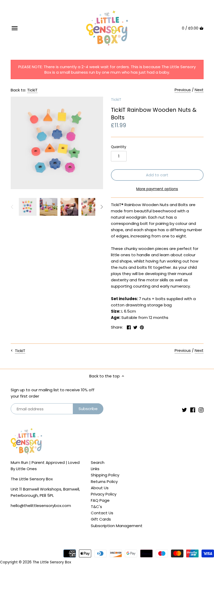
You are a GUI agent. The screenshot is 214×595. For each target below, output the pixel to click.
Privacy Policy (103, 494)
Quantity (118, 147)
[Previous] (12, 207)
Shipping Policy (105, 475)
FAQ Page (100, 500)
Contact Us (102, 513)
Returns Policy (104, 481)
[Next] (101, 207)
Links (95, 468)
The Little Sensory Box (52, 562)
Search (97, 462)
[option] (28, 207)
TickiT (32, 90)
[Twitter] (184, 409)
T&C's (96, 506)
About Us (100, 488)
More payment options (157, 189)
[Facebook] (192, 409)
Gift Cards (101, 519)
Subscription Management (116, 525)
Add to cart (157, 175)
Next (199, 89)
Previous (183, 89)
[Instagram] (201, 409)
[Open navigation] (15, 28)
